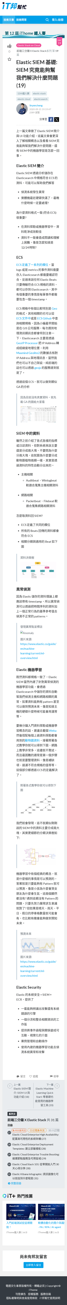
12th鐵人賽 (23, 93)
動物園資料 (32, 740)
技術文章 (9, 19)
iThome (33, 1289)
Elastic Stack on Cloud (29, 45)
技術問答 (21, 19)
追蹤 (35, 1076)
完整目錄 (16, 1183)
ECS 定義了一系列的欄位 (32, 264)
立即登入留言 (33, 1264)
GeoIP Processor (27, 343)
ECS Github (44, 318)
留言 (23, 1076)
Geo (54, 308)
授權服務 (33, 1293)
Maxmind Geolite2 (28, 353)
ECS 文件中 (23, 318)
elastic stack (39, 93)
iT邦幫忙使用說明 (50, 1298)
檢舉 (56, 1076)
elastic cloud (24, 99)
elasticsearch (40, 99)
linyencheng (36, 105)
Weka (52, 730)
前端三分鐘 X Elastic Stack (32, 50)
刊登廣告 (20, 1293)
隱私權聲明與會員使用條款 (21, 1298)
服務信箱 (45, 1293)
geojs (37, 367)
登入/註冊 (57, 19)
